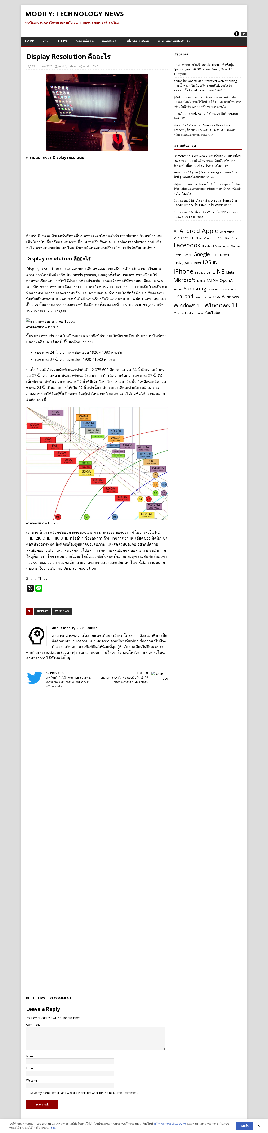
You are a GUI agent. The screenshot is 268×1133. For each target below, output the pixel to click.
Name (30, 1056)
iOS (207, 262)
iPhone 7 (200, 272)
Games (236, 246)
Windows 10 (188, 305)
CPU (220, 238)
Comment (33, 1024)
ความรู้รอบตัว (82, 66)
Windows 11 (221, 305)
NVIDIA (212, 280)
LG (208, 272)
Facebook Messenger (215, 246)
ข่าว (45, 41)
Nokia (201, 281)
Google (201, 253)
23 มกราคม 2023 (42, 66)
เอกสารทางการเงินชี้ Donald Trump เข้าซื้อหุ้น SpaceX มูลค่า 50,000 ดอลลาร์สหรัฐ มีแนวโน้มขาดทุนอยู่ (204, 69)
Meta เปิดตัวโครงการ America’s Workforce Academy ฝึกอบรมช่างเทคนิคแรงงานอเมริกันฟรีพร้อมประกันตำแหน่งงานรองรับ (205, 130)
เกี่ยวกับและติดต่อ (138, 41)
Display (42, 611)
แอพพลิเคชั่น (110, 41)
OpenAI (227, 280)
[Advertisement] (97, 193)
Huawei (224, 255)
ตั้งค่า (53, 1128)
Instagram (183, 262)
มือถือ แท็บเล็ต (84, 41)
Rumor (178, 289)
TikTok (198, 297)
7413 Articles (88, 628)
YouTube (212, 312)
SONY (234, 289)
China (199, 238)
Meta (230, 272)
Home (29, 41)
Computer (210, 238)
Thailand (183, 296)
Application (227, 232)
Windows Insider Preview (188, 313)
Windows (62, 611)
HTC (214, 255)
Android (190, 231)
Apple (210, 230)
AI (176, 231)
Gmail (188, 255)
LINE (218, 271)
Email (30, 1068)
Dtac (226, 238)
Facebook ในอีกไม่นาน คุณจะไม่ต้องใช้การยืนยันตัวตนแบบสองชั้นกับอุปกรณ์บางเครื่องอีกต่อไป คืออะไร (207, 188)
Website (31, 1080)
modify (62, 66)
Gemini (178, 255)
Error (234, 238)
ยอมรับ (244, 1126)
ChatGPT (187, 238)
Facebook (187, 245)
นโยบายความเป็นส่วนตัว (174, 41)
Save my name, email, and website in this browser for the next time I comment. (84, 1093)
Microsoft (184, 280)
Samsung (195, 288)
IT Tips (62, 41)
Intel (197, 262)
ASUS (176, 238)
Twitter (207, 297)
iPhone (183, 271)
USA (216, 296)
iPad (217, 262)
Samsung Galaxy (218, 289)
